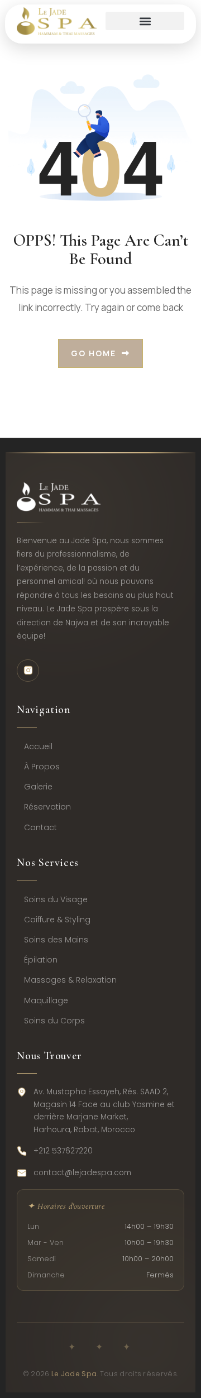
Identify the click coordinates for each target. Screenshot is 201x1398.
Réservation (47, 806)
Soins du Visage (56, 899)
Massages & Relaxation (70, 979)
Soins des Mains (56, 939)
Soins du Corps (54, 1020)
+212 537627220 (63, 1151)
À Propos (42, 766)
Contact (40, 827)
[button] (145, 21)
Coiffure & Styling (57, 919)
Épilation (41, 959)
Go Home (93, 353)
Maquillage (46, 1000)
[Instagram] (28, 670)
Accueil (38, 746)
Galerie (38, 786)
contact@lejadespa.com (82, 1172)
